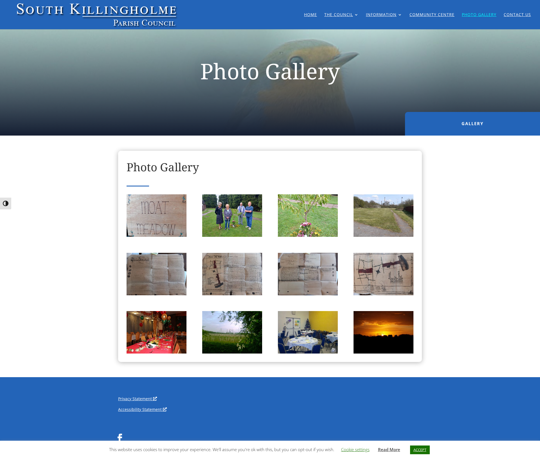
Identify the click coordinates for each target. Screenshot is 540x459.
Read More (389, 449)
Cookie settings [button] (355, 449)
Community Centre (432, 15)
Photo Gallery (479, 15)
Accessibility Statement (141, 409)
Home (310, 15)
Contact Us (517, 15)
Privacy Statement (136, 398)
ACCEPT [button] (419, 449)
